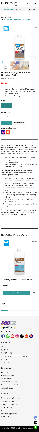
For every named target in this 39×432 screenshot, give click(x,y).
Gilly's (4, 359)
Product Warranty (7, 376)
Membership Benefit (8, 401)
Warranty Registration (9, 414)
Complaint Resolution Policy (11, 385)
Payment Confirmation (9, 404)
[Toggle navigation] (35, 3)
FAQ (2, 410)
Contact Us (5, 417)
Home (3, 17)
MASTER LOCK (6, 353)
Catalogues (6, 362)
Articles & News (7, 388)
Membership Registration (10, 398)
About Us (4, 372)
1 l (6, 105)
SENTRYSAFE (5, 350)
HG (9, 17)
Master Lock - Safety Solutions (14, 356)
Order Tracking (6, 407)
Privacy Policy (6, 379)
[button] (31, 59)
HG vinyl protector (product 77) (18, 280)
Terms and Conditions (9, 382)
